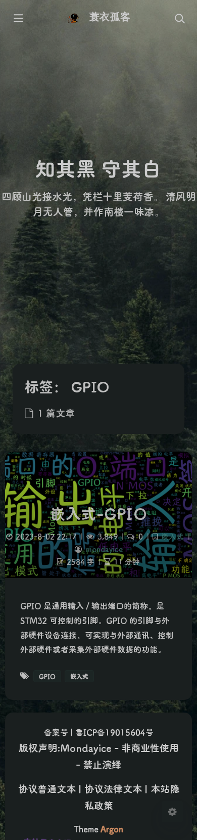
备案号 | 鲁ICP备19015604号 (99, 732)
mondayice (104, 549)
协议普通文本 (47, 788)
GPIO (47, 676)
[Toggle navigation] (179, 19)
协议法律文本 (113, 788)
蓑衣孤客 (109, 16)
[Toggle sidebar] (17, 19)
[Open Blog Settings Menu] (172, 811)
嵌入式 (172, 536)
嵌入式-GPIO (98, 513)
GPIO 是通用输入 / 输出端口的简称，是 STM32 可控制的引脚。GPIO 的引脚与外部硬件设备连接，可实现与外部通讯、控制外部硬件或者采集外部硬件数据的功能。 (97, 627)
